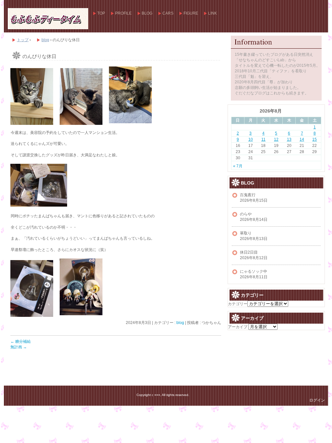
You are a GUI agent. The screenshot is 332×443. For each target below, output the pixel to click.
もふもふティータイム (47, 18)
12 (276, 139)
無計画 (18, 347)
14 (302, 139)
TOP (101, 13)
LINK (212, 13)
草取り (246, 233)
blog (180, 322)
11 (263, 139)
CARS (167, 13)
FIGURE (191, 13)
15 (314, 139)
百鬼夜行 (247, 195)
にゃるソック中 (253, 271)
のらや (246, 214)
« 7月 (238, 166)
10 (250, 139)
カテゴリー (237, 304)
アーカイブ (237, 327)
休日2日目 (249, 252)
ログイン (317, 400)
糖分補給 (20, 341)
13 (289, 139)
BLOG (147, 13)
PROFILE (123, 13)
